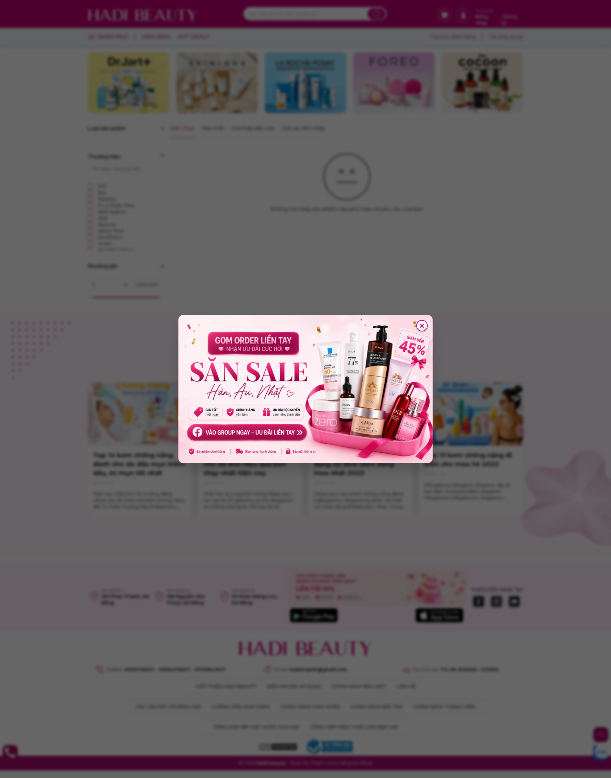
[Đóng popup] (422, 325)
